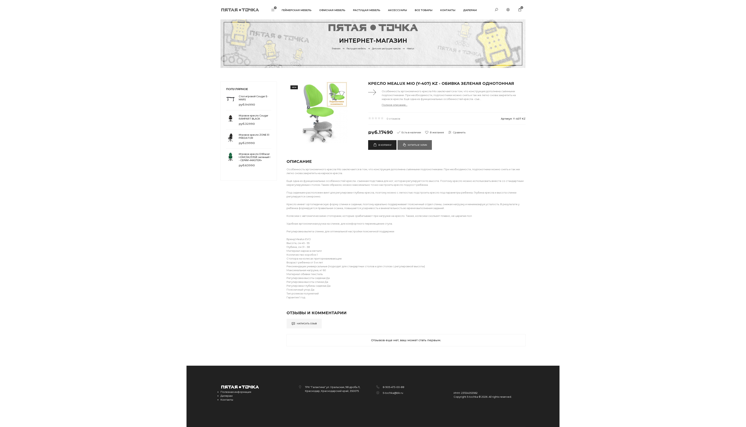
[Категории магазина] (273, 10)
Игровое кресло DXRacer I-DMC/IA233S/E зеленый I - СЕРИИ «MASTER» (254, 157)
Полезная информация (235, 391)
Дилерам (226, 395)
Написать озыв (306, 323)
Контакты (226, 399)
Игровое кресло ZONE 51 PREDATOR (254, 136)
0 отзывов (393, 118)
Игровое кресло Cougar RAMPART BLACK (253, 117)
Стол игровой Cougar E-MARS (253, 98)
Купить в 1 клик (417, 145)
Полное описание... (394, 104)
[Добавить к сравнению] (456, 132)
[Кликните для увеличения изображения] (324, 113)
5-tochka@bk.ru (393, 392)
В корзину (385, 145)
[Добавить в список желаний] (434, 132)
